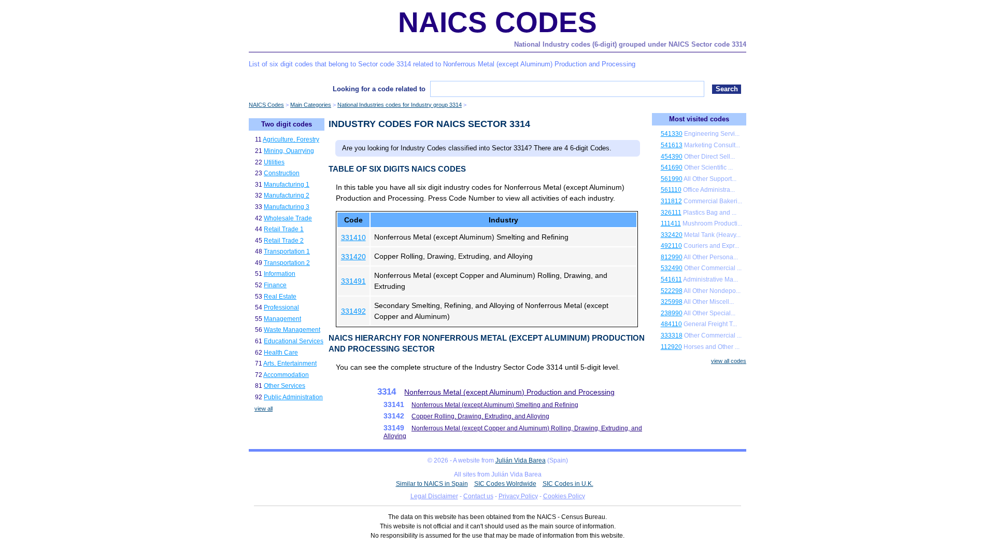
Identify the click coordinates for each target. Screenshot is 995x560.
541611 (671, 279)
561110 (671, 189)
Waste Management (292, 329)
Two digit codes (286, 124)
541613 (672, 145)
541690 (672, 167)
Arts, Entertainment (290, 363)
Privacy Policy (518, 496)
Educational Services (293, 341)
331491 (353, 281)
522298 (672, 291)
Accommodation (286, 375)
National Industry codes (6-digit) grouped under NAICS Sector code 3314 (630, 44)
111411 (671, 223)
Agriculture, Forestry (291, 139)
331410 (353, 237)
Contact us (478, 496)
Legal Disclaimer (434, 496)
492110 (671, 245)
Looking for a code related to (379, 89)
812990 (672, 257)
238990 (672, 313)
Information (279, 273)
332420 (672, 235)
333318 (672, 335)
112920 (671, 347)
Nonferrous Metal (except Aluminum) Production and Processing (509, 392)
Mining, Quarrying (289, 151)
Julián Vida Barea (520, 460)
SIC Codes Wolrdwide (505, 483)
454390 (672, 156)
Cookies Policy (564, 496)
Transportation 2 (287, 263)
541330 (672, 133)
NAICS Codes (497, 22)
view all (263, 408)
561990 (672, 179)
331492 (353, 311)
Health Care (281, 352)
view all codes (728, 361)
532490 (672, 268)
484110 (671, 324)
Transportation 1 (287, 251)
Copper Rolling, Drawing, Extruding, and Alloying (480, 416)
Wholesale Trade (288, 218)
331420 (353, 257)
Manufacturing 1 (286, 184)
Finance (275, 285)
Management (282, 319)
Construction (282, 173)
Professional (281, 307)
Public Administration (293, 397)
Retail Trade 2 (284, 240)
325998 (672, 301)
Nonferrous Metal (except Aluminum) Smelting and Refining (494, 405)
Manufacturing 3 (286, 207)
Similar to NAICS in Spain (432, 483)
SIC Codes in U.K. (568, 483)
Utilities (274, 162)
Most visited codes (699, 119)
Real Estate (280, 296)
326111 (671, 212)
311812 (671, 201)
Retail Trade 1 (284, 229)
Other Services (284, 385)
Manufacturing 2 (286, 195)
